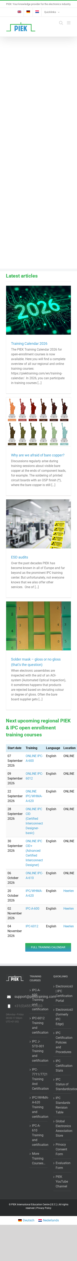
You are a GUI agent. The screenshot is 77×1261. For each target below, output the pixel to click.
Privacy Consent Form (61, 1149)
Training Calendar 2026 (29, 343)
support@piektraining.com (19, 996)
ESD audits (19, 557)
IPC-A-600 (32, 908)
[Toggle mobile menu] (69, 23)
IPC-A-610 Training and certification (38, 1135)
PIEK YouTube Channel (62, 1181)
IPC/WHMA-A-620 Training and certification (38, 1107)
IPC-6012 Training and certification (38, 1025)
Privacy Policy (43, 1208)
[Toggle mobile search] (61, 23)
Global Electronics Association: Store (62, 1128)
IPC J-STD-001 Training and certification (38, 1051)
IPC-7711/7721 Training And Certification (38, 1079)
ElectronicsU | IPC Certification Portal (62, 993)
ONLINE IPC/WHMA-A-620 (34, 796)
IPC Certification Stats (62, 1065)
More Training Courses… (38, 1158)
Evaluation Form (62, 1165)
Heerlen (68, 891)
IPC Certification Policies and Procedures (62, 1042)
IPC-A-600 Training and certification (38, 999)
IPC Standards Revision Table (62, 1105)
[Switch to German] (28, 12)
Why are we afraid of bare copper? (38, 455)
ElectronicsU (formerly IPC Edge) (62, 1017)
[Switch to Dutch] (37, 12)
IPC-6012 (32, 926)
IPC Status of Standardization (62, 1084)
